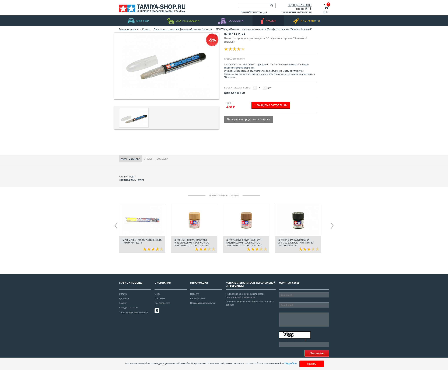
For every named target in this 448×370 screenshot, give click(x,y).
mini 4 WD (142, 20)
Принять (311, 363)
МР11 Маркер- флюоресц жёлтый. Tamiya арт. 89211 (142, 241)
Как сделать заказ (128, 307)
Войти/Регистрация (254, 12)
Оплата (123, 293)
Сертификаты (197, 298)
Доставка (162, 158)
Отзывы (148, 158)
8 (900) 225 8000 (300, 5)
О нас (157, 293)
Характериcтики (130, 158)
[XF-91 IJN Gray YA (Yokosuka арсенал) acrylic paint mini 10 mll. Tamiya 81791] (298, 220)
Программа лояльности (202, 303)
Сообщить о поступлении (270, 105)
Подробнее (291, 363)
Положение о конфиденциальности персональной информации (245, 295)
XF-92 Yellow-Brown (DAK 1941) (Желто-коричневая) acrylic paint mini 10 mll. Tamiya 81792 (243, 242)
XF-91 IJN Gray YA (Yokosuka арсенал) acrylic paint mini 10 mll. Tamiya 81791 (295, 242)
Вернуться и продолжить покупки (248, 119)
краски (271, 20)
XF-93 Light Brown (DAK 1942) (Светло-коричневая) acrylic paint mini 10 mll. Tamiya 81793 (191, 242)
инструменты (310, 20)
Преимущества (162, 303)
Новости (194, 293)
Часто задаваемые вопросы (133, 312)
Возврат (123, 303)
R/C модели (235, 20)
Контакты (160, 298)
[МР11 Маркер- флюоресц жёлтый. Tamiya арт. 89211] (142, 220)
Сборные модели (188, 20)
